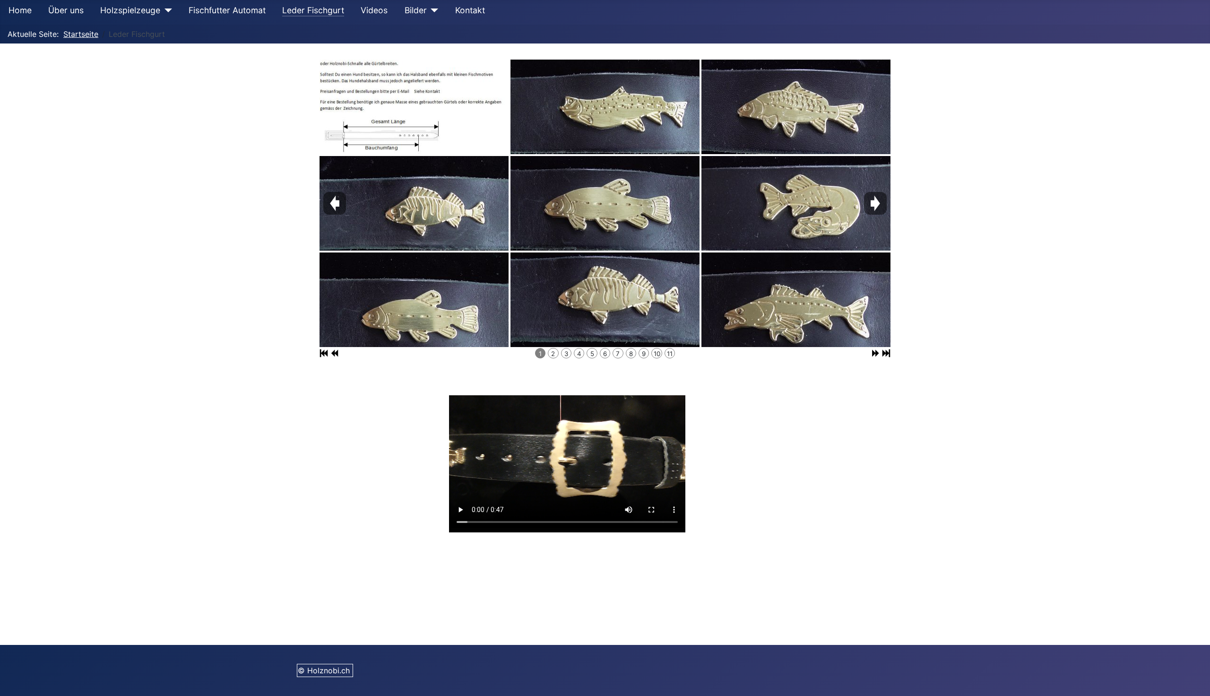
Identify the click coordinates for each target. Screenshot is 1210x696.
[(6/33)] (605, 299)
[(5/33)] (605, 203)
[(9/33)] (795, 299)
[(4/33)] (605, 107)
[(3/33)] (414, 299)
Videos (374, 10)
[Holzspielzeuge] (166, 10)
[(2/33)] (414, 203)
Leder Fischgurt (313, 10)
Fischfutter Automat (227, 10)
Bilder (416, 10)
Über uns (66, 10)
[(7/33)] (795, 107)
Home (20, 10)
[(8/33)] (795, 203)
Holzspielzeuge (130, 10)
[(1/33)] (414, 107)
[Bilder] (433, 10)
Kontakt (470, 10)
